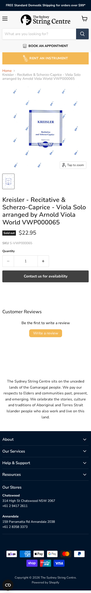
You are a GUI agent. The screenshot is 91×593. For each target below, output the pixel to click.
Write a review (45, 333)
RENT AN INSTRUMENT (48, 58)
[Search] (82, 34)
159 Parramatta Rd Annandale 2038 (28, 522)
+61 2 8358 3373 (15, 527)
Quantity (8, 251)
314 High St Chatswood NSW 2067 (28, 501)
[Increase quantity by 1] (43, 261)
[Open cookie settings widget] (8, 585)
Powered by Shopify (45, 582)
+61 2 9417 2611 (15, 506)
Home (7, 71)
